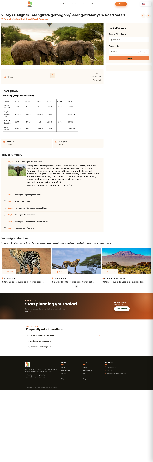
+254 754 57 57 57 (113, 370)
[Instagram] (31, 376)
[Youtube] (35, 376)
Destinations (65, 370)
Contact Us (65, 376)
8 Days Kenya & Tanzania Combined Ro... (123, 282)
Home (63, 367)
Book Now (129, 58)
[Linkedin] (40, 376)
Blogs (63, 379)
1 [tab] (76, 286)
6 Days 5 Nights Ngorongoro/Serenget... (73, 282)
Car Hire (64, 373)
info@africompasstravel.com (116, 373)
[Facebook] (27, 376)
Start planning (122, 308)
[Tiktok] (44, 376)
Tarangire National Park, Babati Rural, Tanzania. (25, 19)
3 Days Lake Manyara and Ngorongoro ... (23, 282)
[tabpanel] (26, 266)
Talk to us (121, 4)
